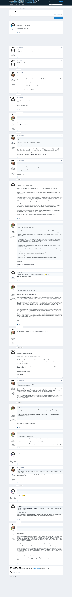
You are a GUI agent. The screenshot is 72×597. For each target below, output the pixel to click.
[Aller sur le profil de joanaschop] (13, 273)
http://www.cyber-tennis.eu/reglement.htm (22, 124)
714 (13, 79)
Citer (19, 32)
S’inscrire (61, 1)
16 (13, 29)
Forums (16, 4)
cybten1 (12, 72)
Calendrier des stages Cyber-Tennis (22, 75)
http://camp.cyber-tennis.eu (32, 294)
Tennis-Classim (11, 4)
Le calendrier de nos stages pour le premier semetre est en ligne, (27, 508)
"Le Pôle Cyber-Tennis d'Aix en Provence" (32, 82)
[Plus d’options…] (62, 22)
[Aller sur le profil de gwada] (13, 507)
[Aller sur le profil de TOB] (13, 454)
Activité (19, 4)
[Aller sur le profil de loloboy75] (13, 50)
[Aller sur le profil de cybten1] (13, 75)
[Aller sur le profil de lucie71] (13, 25)
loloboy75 (13, 47)
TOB (13, 487)
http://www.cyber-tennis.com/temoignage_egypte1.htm (38, 154)
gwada (13, 504)
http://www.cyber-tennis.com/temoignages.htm (41, 331)
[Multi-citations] (17, 32)
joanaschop (13, 270)
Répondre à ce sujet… (17, 572)
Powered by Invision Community (36, 595)
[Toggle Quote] (18, 137)
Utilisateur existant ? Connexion (53, 1)
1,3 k (13, 458)
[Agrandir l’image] (26, 145)
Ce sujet (59, 4)
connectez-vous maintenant (36, 568)
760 (13, 277)
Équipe (23, 4)
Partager (54, 14)
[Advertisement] (24, 40)
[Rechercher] (62, 4)
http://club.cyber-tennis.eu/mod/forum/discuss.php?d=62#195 (25, 264)
